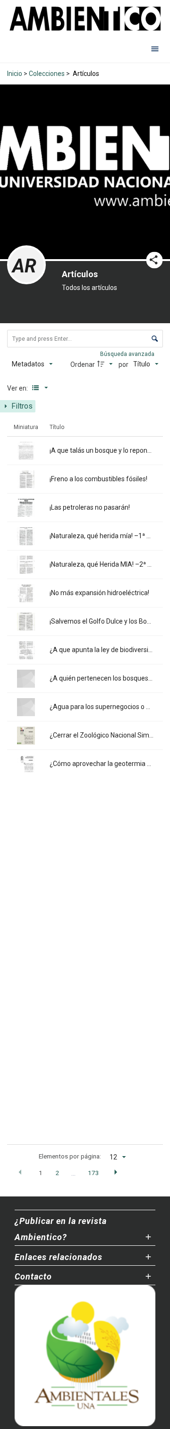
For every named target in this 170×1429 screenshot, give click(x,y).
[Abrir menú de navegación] (154, 48)
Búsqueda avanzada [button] (128, 354)
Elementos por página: (70, 1156)
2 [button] (57, 1173)
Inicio (14, 73)
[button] (20, 1173)
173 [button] (93, 1173)
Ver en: (18, 388)
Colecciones (47, 73)
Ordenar (82, 364)
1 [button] (40, 1173)
